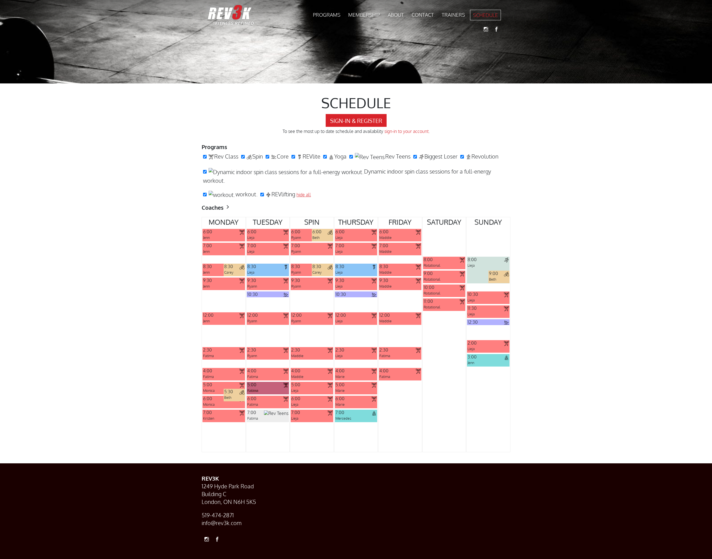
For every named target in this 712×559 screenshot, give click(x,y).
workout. (247, 194)
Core (283, 156)
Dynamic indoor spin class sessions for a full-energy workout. (347, 176)
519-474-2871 (218, 515)
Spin (257, 156)
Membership (364, 15)
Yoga (340, 156)
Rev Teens (398, 156)
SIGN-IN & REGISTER (356, 120)
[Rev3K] (230, 15)
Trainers (453, 15)
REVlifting (283, 194)
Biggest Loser (441, 156)
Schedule (485, 15)
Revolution (484, 156)
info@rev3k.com (222, 522)
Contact (423, 15)
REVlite (311, 156)
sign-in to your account (406, 131)
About (396, 15)
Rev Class (226, 156)
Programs (326, 15)
